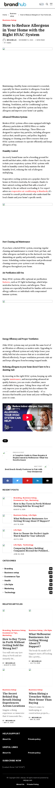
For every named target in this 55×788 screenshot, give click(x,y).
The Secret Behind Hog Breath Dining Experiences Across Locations (14, 700)
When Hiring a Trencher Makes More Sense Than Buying (40, 698)
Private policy (34, 739)
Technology (28, 545)
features (6, 282)
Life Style (33, 515)
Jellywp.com (27, 780)
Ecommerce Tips (21, 500)
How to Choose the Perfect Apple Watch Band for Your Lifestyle (31, 534)
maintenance (15, 379)
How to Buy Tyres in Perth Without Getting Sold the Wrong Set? (32, 504)
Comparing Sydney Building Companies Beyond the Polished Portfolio (31, 550)
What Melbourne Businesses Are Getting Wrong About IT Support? (32, 519)
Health (27, 580)
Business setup (9, 20)
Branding (18, 498)
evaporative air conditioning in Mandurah (29, 191)
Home (5, 15)
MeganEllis (11, 40)
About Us (7, 739)
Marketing (33, 500)
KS (5, 441)
